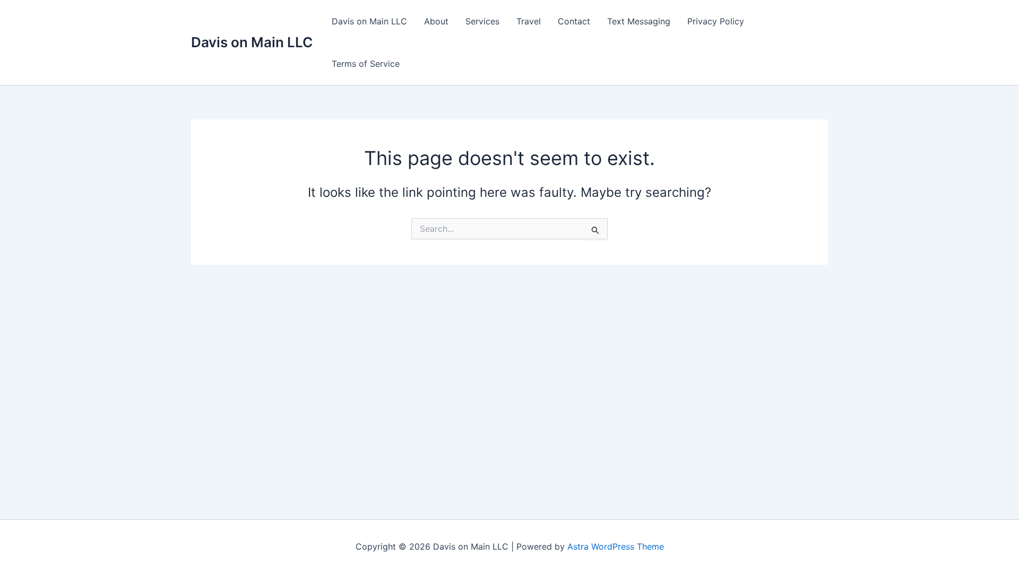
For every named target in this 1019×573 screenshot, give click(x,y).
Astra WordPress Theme (615, 546)
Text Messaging (638, 21)
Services (482, 21)
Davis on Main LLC (252, 42)
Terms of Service (366, 63)
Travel (528, 21)
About (436, 21)
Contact (574, 21)
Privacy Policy (715, 21)
